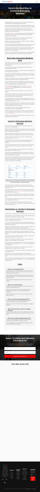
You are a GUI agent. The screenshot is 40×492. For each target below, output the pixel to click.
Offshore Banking (24, 473)
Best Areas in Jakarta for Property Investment (20, 422)
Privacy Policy (28, 488)
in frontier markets (23, 243)
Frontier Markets (24, 471)
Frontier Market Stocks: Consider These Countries (20, 437)
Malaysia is (12, 33)
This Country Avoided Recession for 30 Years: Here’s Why (19, 453)
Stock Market (24, 479)
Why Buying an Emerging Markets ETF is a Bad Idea (20, 376)
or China (17, 100)
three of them (25, 259)
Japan (18, 476)
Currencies (24, 470)
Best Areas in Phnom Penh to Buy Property (20, 407)
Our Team (11, 476)
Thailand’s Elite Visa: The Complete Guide (20, 392)
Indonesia (18, 475)
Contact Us (11, 474)
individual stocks (14, 138)
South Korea (18, 478)
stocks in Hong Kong (19, 190)
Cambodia (18, 472)
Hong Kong (18, 473)
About (12, 471)
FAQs (12, 475)
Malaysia (18, 477)
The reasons (7, 222)
